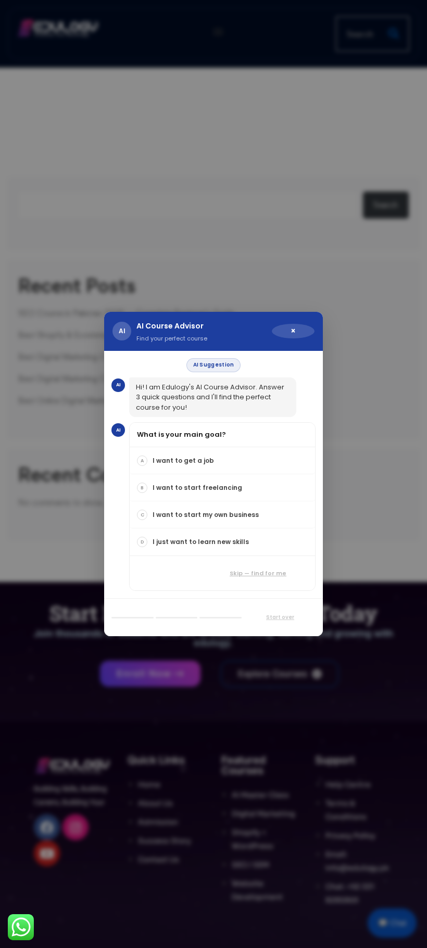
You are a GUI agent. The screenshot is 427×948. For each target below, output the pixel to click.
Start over (280, 617)
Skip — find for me (258, 573)
